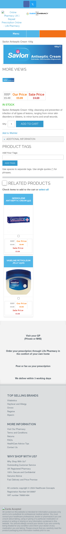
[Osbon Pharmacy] (37, 13)
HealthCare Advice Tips (18, 443)
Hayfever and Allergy (17, 403)
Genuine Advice (14, 475)
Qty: (4, 124)
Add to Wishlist (9, 133)
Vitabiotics (12, 400)
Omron (10, 407)
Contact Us (12, 447)
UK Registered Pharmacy (19, 468)
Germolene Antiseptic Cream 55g (18, 199)
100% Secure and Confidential (21, 472)
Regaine (11, 411)
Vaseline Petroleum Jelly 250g (18, 261)
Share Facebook (30, 133)
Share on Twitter (37, 133)
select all (44, 189)
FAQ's (10, 439)
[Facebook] (26, 4)
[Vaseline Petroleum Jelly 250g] (18, 282)
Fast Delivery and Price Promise (22, 479)
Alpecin (10, 414)
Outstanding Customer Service (21, 464)
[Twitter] (33, 4)
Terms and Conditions (17, 432)
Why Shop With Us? (16, 461)
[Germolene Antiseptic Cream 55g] (18, 219)
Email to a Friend (24, 133)
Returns (10, 436)
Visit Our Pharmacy (16, 429)
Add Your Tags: (10, 153)
